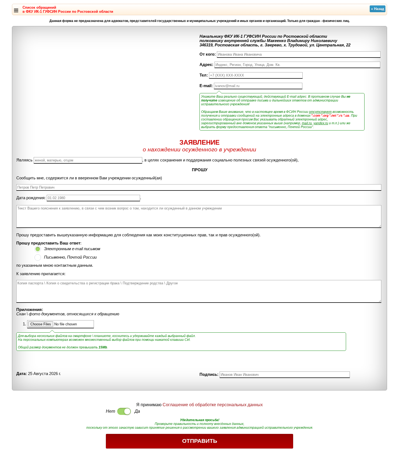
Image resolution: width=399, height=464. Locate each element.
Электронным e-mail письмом (72, 249)
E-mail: (206, 86)
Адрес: (206, 64)
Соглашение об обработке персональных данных (213, 404)
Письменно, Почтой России (70, 257)
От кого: (207, 54)
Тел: (203, 75)
